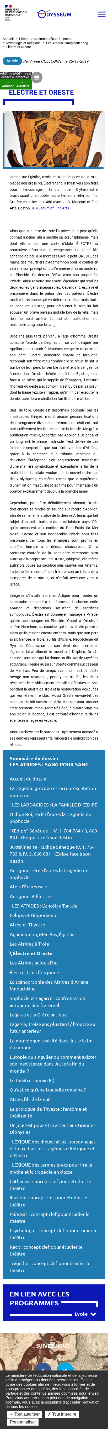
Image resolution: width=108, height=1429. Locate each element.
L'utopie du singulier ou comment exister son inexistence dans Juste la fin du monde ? (53, 1063)
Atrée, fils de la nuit (30, 1099)
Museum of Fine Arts (52, 208)
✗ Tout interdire (62, 1414)
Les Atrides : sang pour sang (67, 43)
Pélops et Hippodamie (33, 915)
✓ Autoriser (22, 84)
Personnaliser (23, 1422)
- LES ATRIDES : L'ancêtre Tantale (44, 905)
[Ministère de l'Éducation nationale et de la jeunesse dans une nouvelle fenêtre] (17, 14)
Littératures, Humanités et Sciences (45, 39)
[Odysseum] (54, 14)
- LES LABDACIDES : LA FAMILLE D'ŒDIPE (53, 804)
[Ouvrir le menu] (101, 14)
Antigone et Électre (30, 896)
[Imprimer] (36, 77)
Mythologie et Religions (23, 43)
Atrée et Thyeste (27, 924)
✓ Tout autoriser (25, 1414)
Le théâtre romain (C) (32, 1080)
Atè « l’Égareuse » (28, 886)
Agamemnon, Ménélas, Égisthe (42, 934)
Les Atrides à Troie (29, 943)
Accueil (8, 39)
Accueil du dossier (29, 778)
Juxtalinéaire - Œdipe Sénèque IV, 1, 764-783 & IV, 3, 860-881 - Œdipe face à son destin (53, 854)
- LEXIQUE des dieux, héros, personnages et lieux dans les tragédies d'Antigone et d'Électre (53, 1148)
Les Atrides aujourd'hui (34, 962)
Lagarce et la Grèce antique (38, 1014)
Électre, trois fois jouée (34, 972)
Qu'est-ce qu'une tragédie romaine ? (48, 1089)
